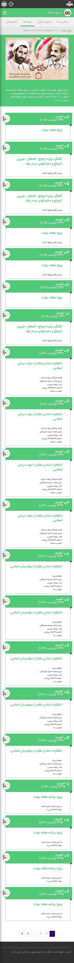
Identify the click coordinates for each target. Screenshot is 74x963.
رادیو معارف (53, 12)
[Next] (28, 934)
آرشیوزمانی (11, 22)
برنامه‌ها (27, 22)
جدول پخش (44, 22)
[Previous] (22, 934)
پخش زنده (62, 22)
